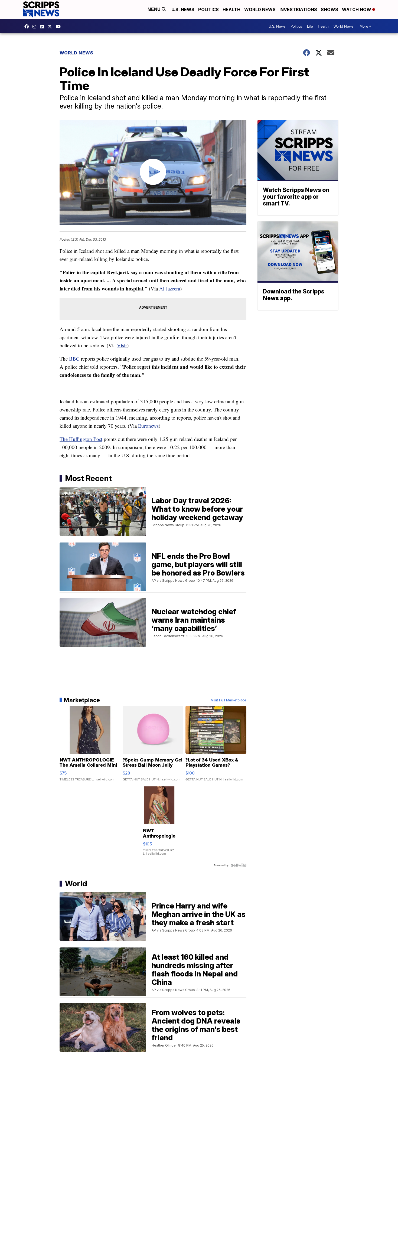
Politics (208, 9)
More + (365, 26)
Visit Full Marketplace (228, 700)
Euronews (148, 425)
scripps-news (43, 26)
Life (310, 26)
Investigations (298, 9)
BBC (74, 358)
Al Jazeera (169, 288)
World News (260, 9)
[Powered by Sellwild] (238, 865)
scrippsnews (27, 26)
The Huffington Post (81, 439)
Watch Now (357, 9)
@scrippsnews (59, 26)
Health (231, 9)
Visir (122, 345)
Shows (329, 9)
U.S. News (182, 9)
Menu (155, 9)
